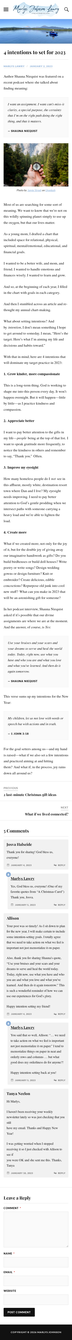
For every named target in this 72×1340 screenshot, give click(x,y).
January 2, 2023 (41, 66)
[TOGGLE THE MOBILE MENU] (6, 9)
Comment (12, 1208)
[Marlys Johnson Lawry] (36, 9)
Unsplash (50, 190)
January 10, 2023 (22, 1173)
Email (9, 1272)
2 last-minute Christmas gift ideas (30, 794)
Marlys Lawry (14, 66)
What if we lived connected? (46, 814)
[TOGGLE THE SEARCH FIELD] (66, 9)
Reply (61, 865)
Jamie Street (34, 190)
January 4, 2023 (21, 865)
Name (9, 1253)
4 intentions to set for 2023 (34, 52)
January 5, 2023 (25, 905)
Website (10, 1290)
